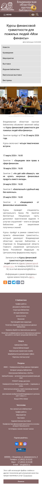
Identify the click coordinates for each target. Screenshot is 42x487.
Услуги (21, 341)
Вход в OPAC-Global (21, 399)
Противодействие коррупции (21, 322)
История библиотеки (21, 313)
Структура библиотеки (21, 310)
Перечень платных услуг (21, 357)
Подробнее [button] (27, 476)
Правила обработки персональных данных (21, 330)
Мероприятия (8, 58)
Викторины (7, 80)
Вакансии (21, 319)
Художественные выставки (21, 421)
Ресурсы (21, 363)
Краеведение (8, 53)
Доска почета (21, 316)
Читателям (21, 405)
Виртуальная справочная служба (21, 351)
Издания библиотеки (11, 69)
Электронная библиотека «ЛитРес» (21, 373)
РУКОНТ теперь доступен (21, 381)
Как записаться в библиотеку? (21, 409)
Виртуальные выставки (12, 75)
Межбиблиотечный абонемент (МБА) (21, 354)
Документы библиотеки (21, 307)
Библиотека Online (21, 345)
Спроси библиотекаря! (21, 348)
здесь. (32, 277)
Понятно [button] (21, 481)
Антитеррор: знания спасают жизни (21, 429)
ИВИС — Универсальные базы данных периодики (21, 367)
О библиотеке (21, 300)
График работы (21, 304)
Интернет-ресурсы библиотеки (21, 370)
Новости (6, 47)
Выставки (7, 64)
